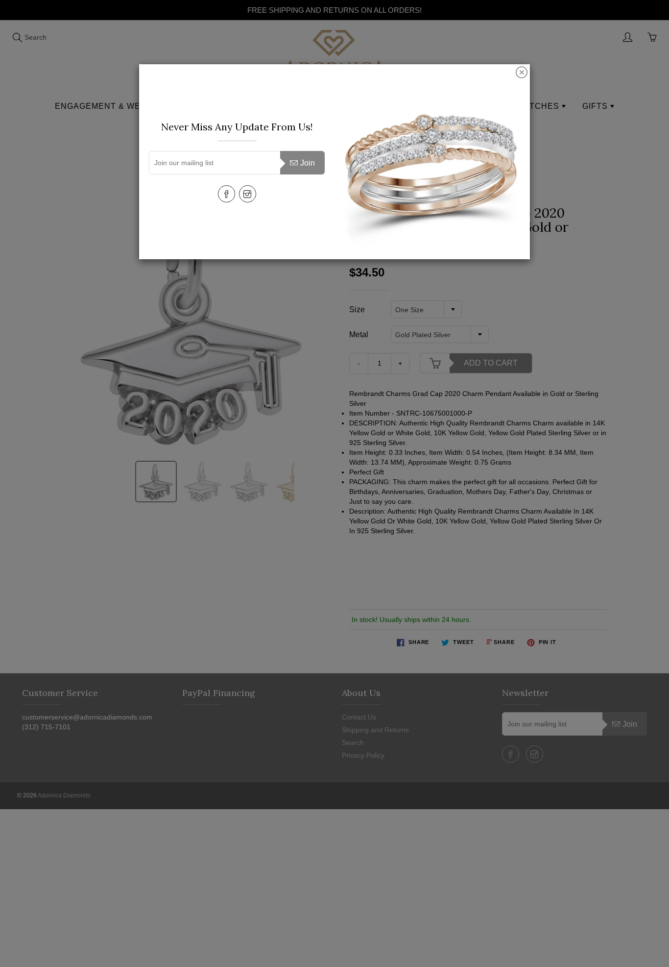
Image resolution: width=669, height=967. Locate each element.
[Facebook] (226, 193)
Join (307, 163)
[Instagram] (247, 193)
